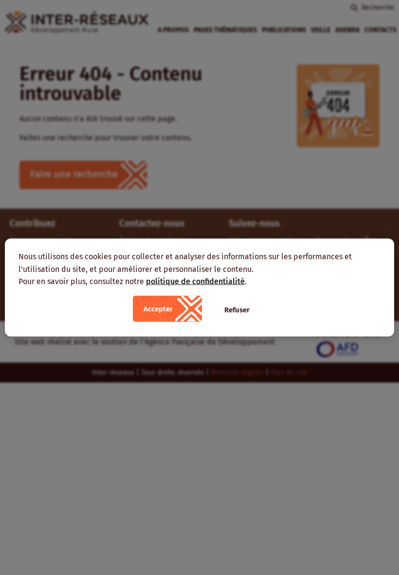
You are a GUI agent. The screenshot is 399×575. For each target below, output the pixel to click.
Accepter (158, 308)
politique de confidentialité (195, 281)
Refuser (237, 309)
